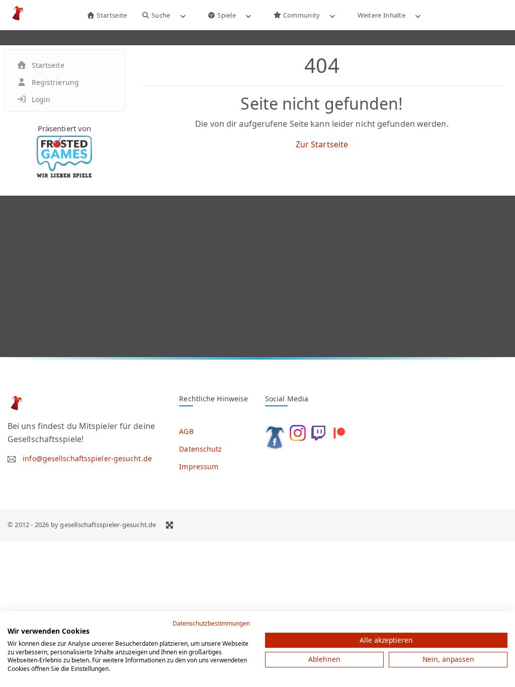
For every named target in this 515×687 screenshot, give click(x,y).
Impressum (198, 466)
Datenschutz (200, 449)
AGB (186, 431)
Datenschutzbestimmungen (211, 623)
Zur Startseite (322, 144)
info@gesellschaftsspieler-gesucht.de (87, 458)
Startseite (111, 15)
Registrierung (55, 82)
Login (41, 99)
